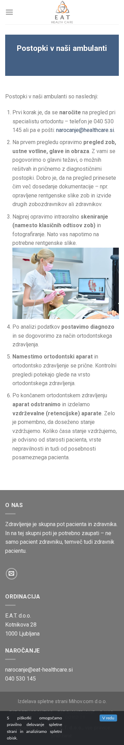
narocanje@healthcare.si (85, 130)
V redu (108, 718)
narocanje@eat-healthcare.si (39, 669)
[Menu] (9, 11)
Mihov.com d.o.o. (88, 701)
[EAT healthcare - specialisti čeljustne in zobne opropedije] (62, 12)
